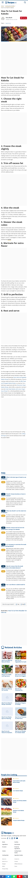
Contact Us (16, 859)
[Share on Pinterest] (23, 18)
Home (2, 6)
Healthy (16, 842)
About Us (4, 859)
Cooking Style (5, 855)
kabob (9, 239)
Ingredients (5, 844)
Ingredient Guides (18, 855)
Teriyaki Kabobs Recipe (18, 820)
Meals (3, 842)
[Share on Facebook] (3, 876)
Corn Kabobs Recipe (18, 790)
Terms (15, 866)
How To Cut (8, 23)
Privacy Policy (5, 868)
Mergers (4, 863)
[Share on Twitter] (8, 876)
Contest (16, 861)
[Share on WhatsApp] (14, 876)
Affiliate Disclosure (18, 863)
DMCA (3, 866)
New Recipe (17, 844)
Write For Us (4, 861)
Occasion (4, 846)
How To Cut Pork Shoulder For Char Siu (14, 611)
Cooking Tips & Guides (10, 6)
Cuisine (4, 851)
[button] (25, 876)
